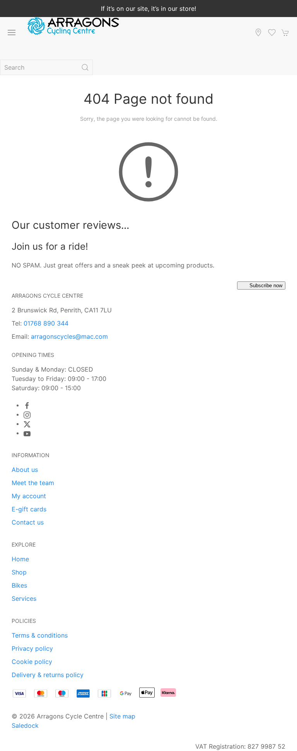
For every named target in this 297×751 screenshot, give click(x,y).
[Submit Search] (85, 67)
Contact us (28, 522)
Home (20, 559)
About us (25, 469)
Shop (19, 572)
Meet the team (33, 483)
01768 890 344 (46, 323)
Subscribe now (265, 285)
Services (24, 598)
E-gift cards (29, 509)
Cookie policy (32, 661)
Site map (122, 716)
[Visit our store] (258, 32)
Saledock (25, 725)
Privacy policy (32, 648)
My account (29, 496)
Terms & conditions (40, 635)
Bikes (19, 585)
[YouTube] (27, 433)
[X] (27, 424)
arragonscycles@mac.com (69, 336)
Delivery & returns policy (48, 675)
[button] (11, 32)
